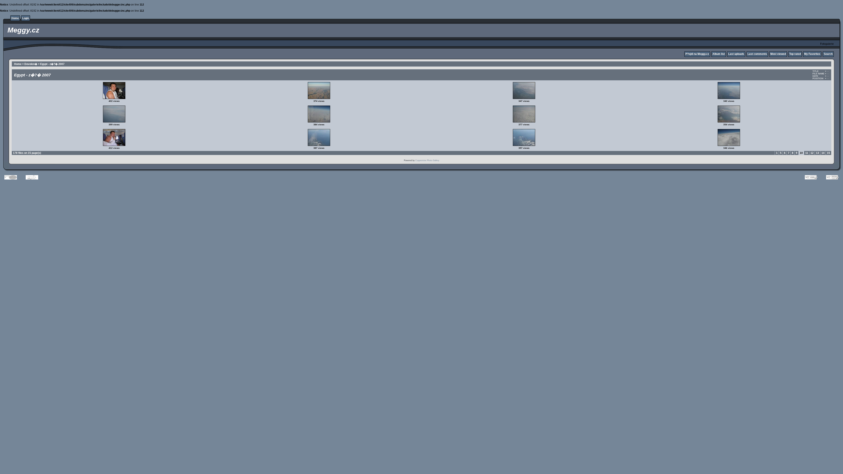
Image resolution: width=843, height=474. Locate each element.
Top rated (795, 54)
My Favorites (812, 54)
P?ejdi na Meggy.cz (697, 54)
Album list (718, 54)
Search (828, 54)
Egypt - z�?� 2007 (52, 64)
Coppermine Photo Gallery (427, 160)
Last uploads (736, 54)
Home (15, 18)
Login (25, 18)
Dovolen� (30, 64)
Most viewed (778, 54)
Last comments (757, 54)
